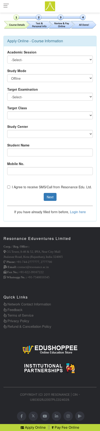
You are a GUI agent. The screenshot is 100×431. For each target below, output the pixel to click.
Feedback (15, 309)
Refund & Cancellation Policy (29, 326)
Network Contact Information (29, 304)
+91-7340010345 (38, 277)
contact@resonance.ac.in (33, 267)
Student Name (18, 145)
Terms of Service (20, 315)
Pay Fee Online (66, 427)
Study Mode (16, 70)
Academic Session (22, 52)
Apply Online (35, 427)
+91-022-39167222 (31, 272)
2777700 (46, 262)
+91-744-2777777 (27, 262)
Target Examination (22, 89)
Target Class (17, 108)
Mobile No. (15, 163)
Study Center (17, 126)
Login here (78, 211)
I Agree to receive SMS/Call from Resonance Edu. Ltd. (52, 187)
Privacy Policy (18, 320)
